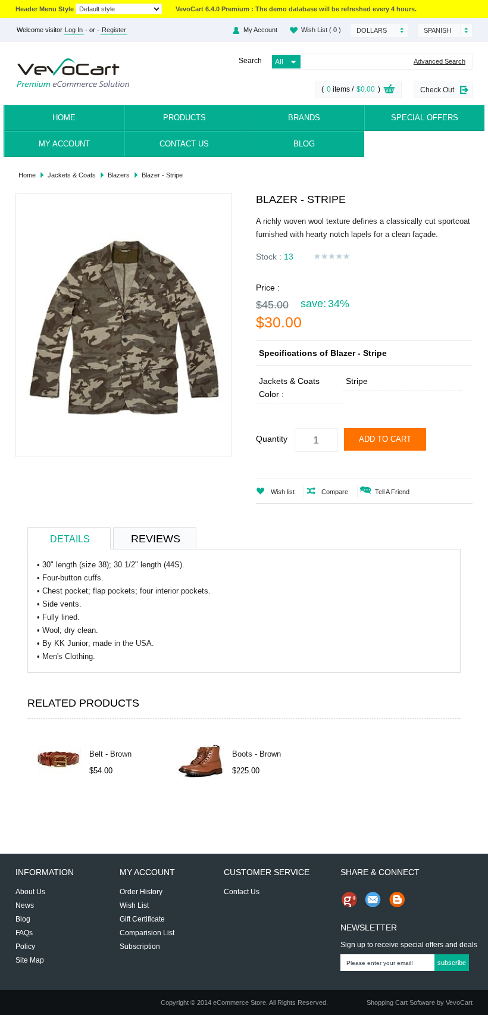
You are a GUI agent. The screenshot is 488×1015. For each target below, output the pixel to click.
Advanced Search (439, 61)
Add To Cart (385, 439)
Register (114, 29)
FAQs (24, 933)
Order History (141, 892)
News (24, 905)
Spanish (437, 30)
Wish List (321, 29)
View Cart (389, 90)
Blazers (119, 175)
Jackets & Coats (72, 175)
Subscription (140, 946)
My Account (64, 143)
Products (184, 117)
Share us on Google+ (349, 899)
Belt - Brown (110, 753)
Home (64, 117)
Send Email (373, 899)
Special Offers (424, 117)
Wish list (283, 491)
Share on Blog (397, 899)
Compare (334, 491)
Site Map (29, 960)
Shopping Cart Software (401, 1002)
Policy (25, 946)
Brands (304, 117)
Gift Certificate (142, 919)
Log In (74, 29)
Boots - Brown (256, 753)
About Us (30, 892)
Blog (304, 143)
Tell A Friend (392, 491)
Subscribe (451, 962)
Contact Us (184, 143)
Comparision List (147, 933)
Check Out (437, 90)
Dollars (371, 30)
